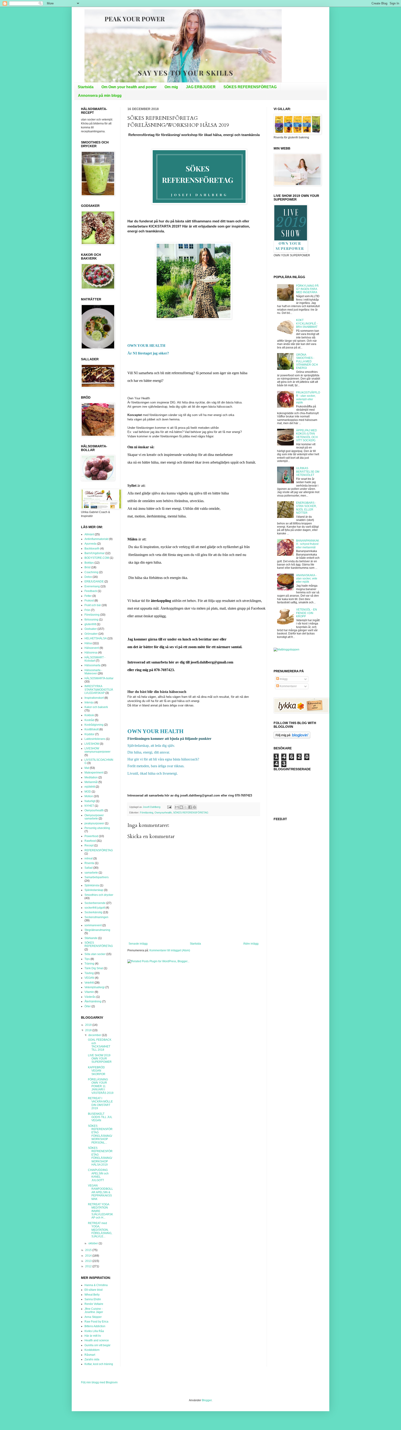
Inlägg (283, 679)
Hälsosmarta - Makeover (93, 672)
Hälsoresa (90, 652)
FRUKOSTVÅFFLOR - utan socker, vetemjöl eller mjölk (308, 397)
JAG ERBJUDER (201, 87)
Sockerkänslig (93, 912)
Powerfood (91, 836)
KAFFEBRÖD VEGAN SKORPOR (96, 1071)
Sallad (88, 867)
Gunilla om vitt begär (97, 1345)
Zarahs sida (91, 1359)
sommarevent (93, 925)
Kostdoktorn (92, 1350)
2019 (88, 1025)
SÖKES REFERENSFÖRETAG (250, 87)
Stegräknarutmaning (97, 930)
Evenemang (92, 586)
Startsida (86, 87)
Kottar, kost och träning (98, 1364)
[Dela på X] (185, 807)
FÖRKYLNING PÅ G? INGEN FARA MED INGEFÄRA (307, 289)
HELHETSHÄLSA (95, 638)
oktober (93, 1243)
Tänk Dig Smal (93, 968)
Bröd (87, 567)
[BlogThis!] (181, 807)
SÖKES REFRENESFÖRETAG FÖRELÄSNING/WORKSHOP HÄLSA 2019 (100, 1156)
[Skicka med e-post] (177, 807)
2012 (88, 1266)
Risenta (89, 863)
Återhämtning (92, 1001)
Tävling (89, 973)
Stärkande (90, 938)
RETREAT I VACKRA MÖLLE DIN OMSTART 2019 (100, 1103)
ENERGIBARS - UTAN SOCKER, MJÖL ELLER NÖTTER (306, 507)
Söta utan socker (95, 954)
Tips (87, 959)
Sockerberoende (95, 903)
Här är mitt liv (92, 1335)
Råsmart (89, 1354)
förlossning (91, 619)
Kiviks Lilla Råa (94, 1331)
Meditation (91, 777)
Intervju (89, 702)
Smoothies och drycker (98, 895)
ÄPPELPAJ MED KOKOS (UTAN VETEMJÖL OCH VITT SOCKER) (307, 435)
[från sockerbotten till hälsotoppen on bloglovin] (292, 737)
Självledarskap (93, 890)
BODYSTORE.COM (96, 557)
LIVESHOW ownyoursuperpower (97, 750)
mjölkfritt (89, 786)
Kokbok (89, 715)
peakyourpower (94, 823)
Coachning (91, 572)
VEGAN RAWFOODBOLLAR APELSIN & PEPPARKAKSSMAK (100, 1192)
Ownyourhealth (163, 812)
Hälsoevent (91, 648)
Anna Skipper (93, 1317)
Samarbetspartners (96, 877)
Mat (86, 768)
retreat (88, 858)
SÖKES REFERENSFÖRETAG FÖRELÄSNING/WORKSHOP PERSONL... (100, 1134)
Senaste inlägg (138, 943)
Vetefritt (89, 982)
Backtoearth (92, 548)
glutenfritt (90, 624)
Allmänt (89, 534)
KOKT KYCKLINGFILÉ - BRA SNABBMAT (307, 323)
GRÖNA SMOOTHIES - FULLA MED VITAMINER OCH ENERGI (307, 361)
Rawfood (90, 840)
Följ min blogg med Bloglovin (99, 1382)
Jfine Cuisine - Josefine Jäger (93, 1310)
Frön (87, 610)
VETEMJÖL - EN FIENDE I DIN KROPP (306, 613)
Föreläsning (146, 812)
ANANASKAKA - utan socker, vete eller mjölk (306, 579)
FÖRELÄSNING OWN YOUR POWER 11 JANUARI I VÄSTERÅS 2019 (100, 1086)
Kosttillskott (91, 729)
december (95, 1035)
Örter (87, 1006)
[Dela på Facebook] (190, 807)
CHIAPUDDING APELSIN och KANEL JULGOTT (98, 1175)
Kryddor (89, 734)
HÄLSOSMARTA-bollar (98, 678)
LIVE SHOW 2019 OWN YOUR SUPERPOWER (100, 1059)
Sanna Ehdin (92, 1299)
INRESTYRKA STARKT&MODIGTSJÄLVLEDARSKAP (98, 690)
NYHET (89, 805)
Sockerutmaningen (96, 917)
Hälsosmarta (92, 665)
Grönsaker (91, 633)
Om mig (171, 87)
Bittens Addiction (94, 1326)
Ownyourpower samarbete (94, 817)
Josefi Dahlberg (152, 807)
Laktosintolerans (94, 739)
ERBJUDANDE (94, 581)
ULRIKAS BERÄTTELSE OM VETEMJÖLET (307, 472)
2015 (88, 1250)
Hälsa (88, 643)
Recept (89, 845)
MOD (87, 791)
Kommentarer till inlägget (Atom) (169, 950)
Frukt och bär (92, 605)
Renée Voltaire (93, 1304)
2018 (88, 1030)
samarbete (91, 872)
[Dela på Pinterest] (194, 807)
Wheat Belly (92, 1294)
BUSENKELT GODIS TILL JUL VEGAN (100, 1117)
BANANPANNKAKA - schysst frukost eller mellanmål (307, 544)
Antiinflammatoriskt (96, 539)
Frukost (89, 600)
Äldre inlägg (251, 943)
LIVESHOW (91, 743)
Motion (88, 796)
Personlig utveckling (97, 828)
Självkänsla (91, 885)
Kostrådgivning (93, 724)
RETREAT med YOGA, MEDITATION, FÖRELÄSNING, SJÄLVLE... (100, 1230)
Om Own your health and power (129, 87)
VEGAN (89, 977)
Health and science (96, 1340)
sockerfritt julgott (94, 907)
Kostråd (89, 720)
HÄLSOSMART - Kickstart (94, 659)
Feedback (90, 591)
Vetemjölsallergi (94, 987)
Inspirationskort (94, 697)
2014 (88, 1255)
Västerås (90, 996)
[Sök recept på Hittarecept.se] (286, 649)
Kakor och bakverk (96, 707)
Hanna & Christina (96, 1285)
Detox (88, 576)
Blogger (207, 1400)
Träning (89, 963)
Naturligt (89, 801)
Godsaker (90, 628)
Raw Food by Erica (96, 1321)
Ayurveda (90, 543)
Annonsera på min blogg (100, 96)
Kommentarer (288, 686)
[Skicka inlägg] (169, 807)
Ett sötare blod (93, 1289)
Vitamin (89, 992)
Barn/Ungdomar (94, 553)
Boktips (89, 562)
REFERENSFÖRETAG (98, 850)
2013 (88, 1261)
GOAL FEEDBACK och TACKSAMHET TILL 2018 (99, 1044)
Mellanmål (91, 782)
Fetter (88, 596)
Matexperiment (93, 772)
